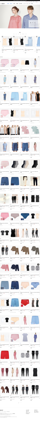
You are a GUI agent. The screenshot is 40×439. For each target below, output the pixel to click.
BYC (20, 32)
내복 (29, 3)
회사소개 (0, 411)
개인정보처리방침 (5, 411)
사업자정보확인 (14, 413)
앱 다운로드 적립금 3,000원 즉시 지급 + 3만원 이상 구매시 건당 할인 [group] (20, 0)
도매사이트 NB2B (8, 411)
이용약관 (2, 411)
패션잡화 (32, 3)
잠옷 (27, 3)
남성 (24, 3)
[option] (7, 44)
